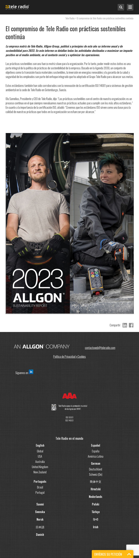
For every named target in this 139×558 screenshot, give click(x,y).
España (95, 451)
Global (40, 451)
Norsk (40, 519)
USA (40, 456)
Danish (40, 534)
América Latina (95, 456)
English (40, 445)
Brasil (40, 487)
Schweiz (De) (95, 474)
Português (40, 481)
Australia (40, 461)
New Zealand (40, 472)
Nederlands (95, 496)
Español (95, 445)
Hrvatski (96, 489)
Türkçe (96, 512)
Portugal (40, 492)
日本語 (40, 527)
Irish (95, 527)
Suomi (40, 504)
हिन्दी (95, 519)
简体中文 (95, 481)
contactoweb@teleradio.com (100, 348)
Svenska (40, 512)
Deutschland (95, 469)
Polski (95, 504)
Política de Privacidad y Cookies (69, 356)
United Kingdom (40, 467)
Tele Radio (70, 18)
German (95, 463)
